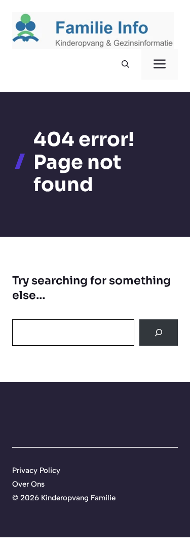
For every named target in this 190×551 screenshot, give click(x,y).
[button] (125, 64)
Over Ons (28, 484)
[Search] (158, 332)
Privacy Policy (36, 470)
